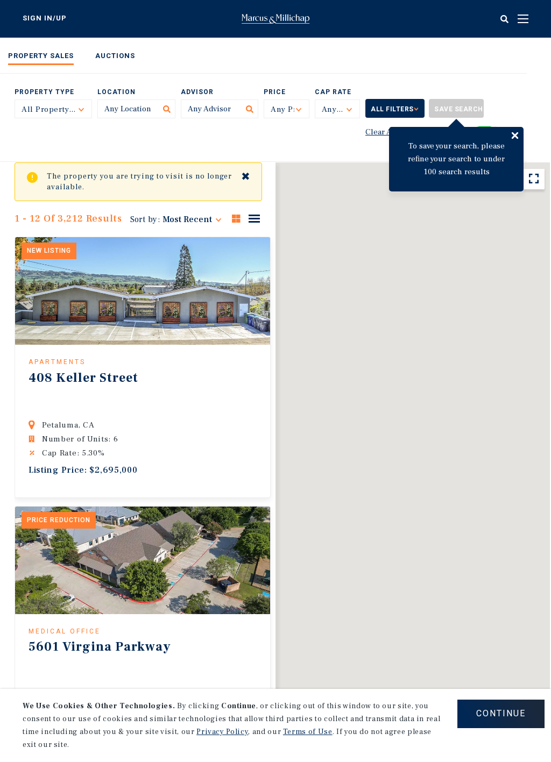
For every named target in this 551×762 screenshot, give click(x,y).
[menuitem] (41, 58)
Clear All (381, 132)
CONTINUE (501, 713)
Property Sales (41, 56)
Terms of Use (308, 732)
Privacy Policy (222, 732)
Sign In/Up (45, 18)
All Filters (392, 109)
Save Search (458, 109)
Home (275, 19)
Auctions (115, 56)
